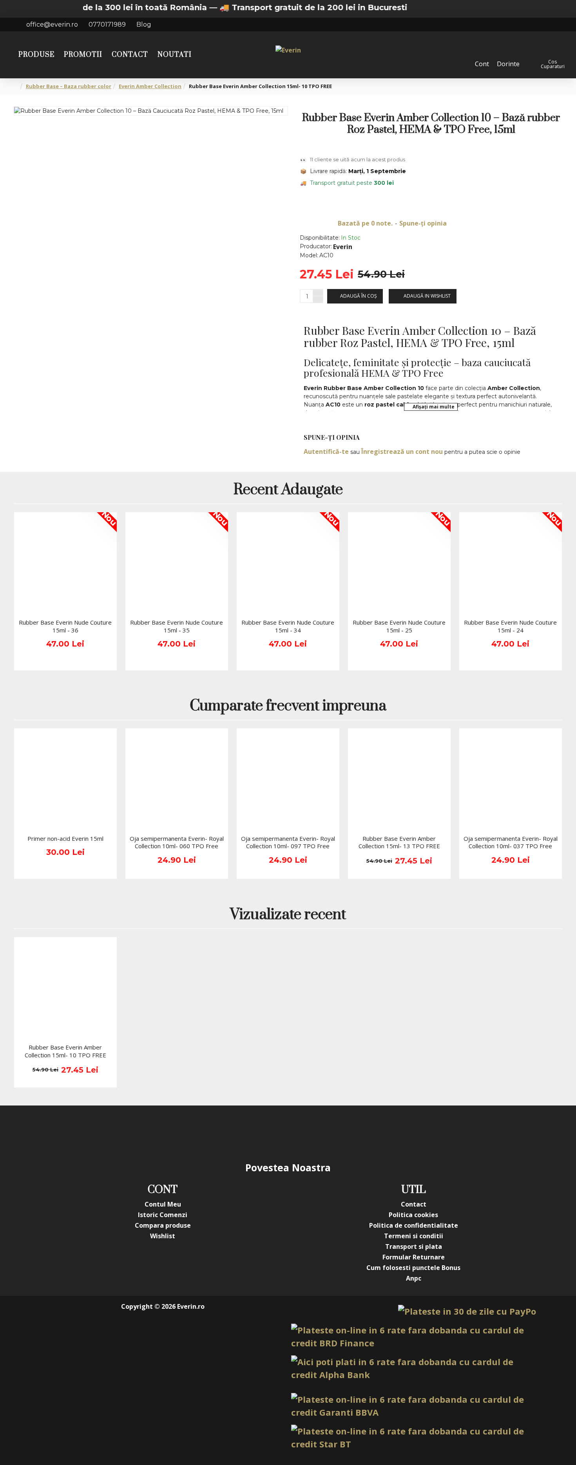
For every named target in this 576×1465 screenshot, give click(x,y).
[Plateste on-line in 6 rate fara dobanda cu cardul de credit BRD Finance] (413, 1336)
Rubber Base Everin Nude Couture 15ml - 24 (510, 626)
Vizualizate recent (288, 915)
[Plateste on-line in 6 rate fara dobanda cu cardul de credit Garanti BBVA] (413, 1406)
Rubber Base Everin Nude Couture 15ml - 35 (176, 626)
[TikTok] (335, 1133)
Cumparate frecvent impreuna (288, 706)
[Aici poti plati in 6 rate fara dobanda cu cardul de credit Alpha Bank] (413, 1368)
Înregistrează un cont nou (402, 451)
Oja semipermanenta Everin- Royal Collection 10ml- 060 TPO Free (177, 842)
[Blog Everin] (366, 1133)
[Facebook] (209, 1133)
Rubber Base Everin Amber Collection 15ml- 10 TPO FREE (65, 1051)
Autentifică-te (326, 451)
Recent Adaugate (288, 490)
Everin (342, 246)
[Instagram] (241, 1133)
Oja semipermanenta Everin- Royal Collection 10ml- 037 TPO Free (511, 842)
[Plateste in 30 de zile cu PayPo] (467, 1311)
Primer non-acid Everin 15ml (65, 838)
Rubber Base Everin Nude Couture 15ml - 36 (65, 626)
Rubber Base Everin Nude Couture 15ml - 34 (287, 626)
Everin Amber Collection (150, 86)
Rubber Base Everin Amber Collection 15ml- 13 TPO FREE (399, 842)
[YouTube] (272, 1133)
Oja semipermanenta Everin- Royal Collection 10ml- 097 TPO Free (288, 842)
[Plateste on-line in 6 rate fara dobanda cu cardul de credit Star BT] (413, 1438)
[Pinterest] (303, 1133)
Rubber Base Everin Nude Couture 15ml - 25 (399, 626)
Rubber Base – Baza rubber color (68, 86)
